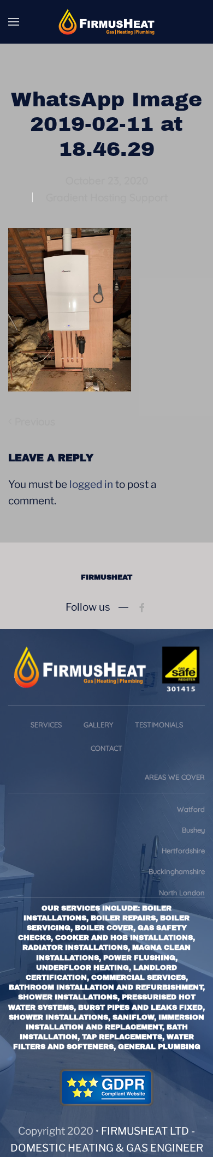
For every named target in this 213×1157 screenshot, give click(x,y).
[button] (13, 22)
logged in (91, 484)
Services (46, 724)
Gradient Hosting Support (107, 197)
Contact (106, 748)
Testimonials (159, 724)
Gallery (98, 724)
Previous (35, 421)
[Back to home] (106, 22)
